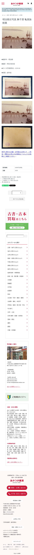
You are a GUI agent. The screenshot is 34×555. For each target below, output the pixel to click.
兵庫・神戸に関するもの (12, 15)
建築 (9, 326)
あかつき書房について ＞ (13, 386)
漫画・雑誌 (11, 319)
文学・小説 (11, 312)
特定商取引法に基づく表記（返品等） (12, 177)
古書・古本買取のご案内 (18, 544)
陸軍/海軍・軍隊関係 (14, 272)
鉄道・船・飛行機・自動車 (15, 276)
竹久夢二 (10, 308)
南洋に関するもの (13, 269)
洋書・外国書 (12, 330)
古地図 (10, 280)
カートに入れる (18, 199)
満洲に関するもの (13, 265)
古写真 (20, 15)
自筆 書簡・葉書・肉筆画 (15, 315)
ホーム (3, 15)
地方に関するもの (13, 251)
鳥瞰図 (10, 283)
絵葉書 (10, 290)
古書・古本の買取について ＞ (14, 462)
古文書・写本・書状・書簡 (15, 298)
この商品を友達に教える (8, 178)
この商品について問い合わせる (10, 180)
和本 (9, 294)
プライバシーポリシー (14, 549)
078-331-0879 (13, 379)
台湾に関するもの (13, 254)
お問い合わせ (25, 546)
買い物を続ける (6, 182)
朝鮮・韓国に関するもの (15, 258)
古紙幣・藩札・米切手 (14, 301)
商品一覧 (10, 544)
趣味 (9, 323)
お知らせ (5, 549)
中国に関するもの (13, 262)
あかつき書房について (8, 546)
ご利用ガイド (18, 546)
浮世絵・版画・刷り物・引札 (16, 305)
